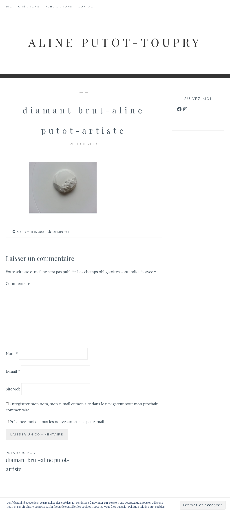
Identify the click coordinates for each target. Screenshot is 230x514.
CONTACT (87, 6)
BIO (9, 6)
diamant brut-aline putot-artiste (38, 462)
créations (29, 6)
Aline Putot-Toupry (115, 42)
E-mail (13, 371)
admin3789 (61, 232)
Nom (12, 353)
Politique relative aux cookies (146, 506)
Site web (13, 389)
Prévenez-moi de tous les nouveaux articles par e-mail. (57, 421)
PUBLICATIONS (58, 6)
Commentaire (18, 283)
